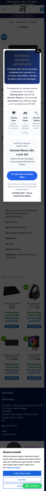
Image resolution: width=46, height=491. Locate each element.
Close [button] (38, 51)
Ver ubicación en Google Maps (22, 175)
